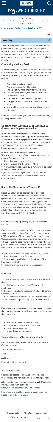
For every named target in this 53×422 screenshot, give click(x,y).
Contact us (41, 412)
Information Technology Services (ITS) (21, 28)
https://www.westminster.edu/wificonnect (20, 387)
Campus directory (19, 417)
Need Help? (29, 23)
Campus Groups (19, 21)
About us (28, 412)
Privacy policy (13, 412)
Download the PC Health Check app (22, 213)
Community (7, 21)
